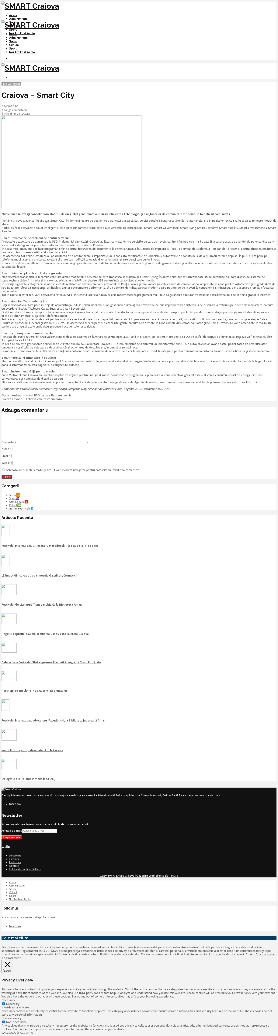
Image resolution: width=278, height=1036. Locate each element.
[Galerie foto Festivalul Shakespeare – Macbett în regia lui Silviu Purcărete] (9, 651)
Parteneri (14, 859)
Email (6, 456)
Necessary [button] (8, 1000)
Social (13, 41)
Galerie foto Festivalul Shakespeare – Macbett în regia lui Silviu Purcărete (51, 662)
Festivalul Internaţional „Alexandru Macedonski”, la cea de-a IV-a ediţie (50, 545)
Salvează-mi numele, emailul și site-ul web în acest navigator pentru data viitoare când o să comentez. (72, 470)
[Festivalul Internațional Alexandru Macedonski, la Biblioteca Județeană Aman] (5, 709)
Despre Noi (15, 855)
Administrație (18, 19)
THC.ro (173, 875)
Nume (6, 449)
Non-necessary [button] (11, 1018)
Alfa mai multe (265, 954)
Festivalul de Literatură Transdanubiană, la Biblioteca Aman (42, 604)
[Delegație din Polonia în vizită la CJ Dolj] (9, 768)
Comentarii (9, 442)
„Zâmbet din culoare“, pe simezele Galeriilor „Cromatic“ (39, 575)
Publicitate (15, 862)
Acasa (13, 15)
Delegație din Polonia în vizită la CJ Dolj (28, 779)
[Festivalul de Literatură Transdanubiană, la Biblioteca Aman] (9, 594)
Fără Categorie (11, 84)
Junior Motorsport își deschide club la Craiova (32, 750)
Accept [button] (250, 954)
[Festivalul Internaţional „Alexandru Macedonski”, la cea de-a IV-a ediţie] (5, 535)
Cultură (14, 45)
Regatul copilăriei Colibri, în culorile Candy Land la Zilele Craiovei (45, 634)
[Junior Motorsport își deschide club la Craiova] (9, 739)
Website (7, 463)
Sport (13, 29)
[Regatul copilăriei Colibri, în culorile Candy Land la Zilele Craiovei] (9, 623)
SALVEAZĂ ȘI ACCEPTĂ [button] (17, 1032)
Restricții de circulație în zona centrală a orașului (34, 690)
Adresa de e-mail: (12, 830)
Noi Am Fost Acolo (22, 33)
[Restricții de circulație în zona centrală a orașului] (9, 680)
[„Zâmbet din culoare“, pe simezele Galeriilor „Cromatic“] (5, 565)
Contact (14, 865)
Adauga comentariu (14, 110)
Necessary (12, 1004)
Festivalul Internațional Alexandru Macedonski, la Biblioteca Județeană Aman (54, 720)
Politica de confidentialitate (25, 869)
